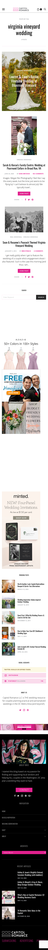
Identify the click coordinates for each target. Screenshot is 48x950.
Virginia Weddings (24, 71)
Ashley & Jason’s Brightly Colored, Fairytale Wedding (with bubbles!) (30, 873)
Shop (3, 830)
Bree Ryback (26, 251)
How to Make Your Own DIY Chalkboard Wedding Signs (30, 632)
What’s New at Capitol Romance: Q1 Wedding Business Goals (31, 896)
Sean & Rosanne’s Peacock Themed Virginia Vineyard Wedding (24, 244)
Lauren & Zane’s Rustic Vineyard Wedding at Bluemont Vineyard (24, 80)
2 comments (38, 251)
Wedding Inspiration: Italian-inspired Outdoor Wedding (29, 600)
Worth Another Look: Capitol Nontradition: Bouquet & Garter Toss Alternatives (31, 585)
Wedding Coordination (10, 823)
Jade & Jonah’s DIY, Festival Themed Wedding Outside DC (32, 647)
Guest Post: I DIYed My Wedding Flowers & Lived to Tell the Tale (31, 616)
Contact (24, 790)
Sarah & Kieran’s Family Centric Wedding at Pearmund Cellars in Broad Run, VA (24, 166)
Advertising (26, 941)
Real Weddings (16, 237)
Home (4, 811)
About (4, 836)
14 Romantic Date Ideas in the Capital (29, 912)
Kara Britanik (24, 174)
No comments (38, 174)
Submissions (9, 941)
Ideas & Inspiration (8, 817)
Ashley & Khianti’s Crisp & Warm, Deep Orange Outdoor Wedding (30, 883)
